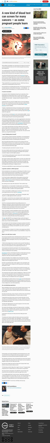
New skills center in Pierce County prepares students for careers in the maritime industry (39, 28)
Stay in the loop (41, 54)
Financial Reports (41, 423)
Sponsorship (30, 431)
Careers (29, 429)
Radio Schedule (20, 431)
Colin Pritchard (8, 180)
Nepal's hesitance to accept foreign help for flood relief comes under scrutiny (5, 412)
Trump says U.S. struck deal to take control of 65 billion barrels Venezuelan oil (13, 407)
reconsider (19, 192)
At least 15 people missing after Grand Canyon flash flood (29, 407)
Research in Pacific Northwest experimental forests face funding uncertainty (39, 23)
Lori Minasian (20, 123)
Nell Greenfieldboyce (8, 27)
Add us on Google (26, 62)
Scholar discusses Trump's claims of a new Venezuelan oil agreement (21, 407)
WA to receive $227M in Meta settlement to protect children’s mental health (39, 38)
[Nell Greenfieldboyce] (4, 389)
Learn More (40, 82)
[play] (2, 4)
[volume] (5, 5)
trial (28, 110)
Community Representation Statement (43, 425)
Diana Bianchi (4, 252)
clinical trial (15, 213)
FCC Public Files (41, 432)
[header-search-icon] (41, 1)
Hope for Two (10, 311)
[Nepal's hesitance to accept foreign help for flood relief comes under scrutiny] (5, 406)
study (20, 278)
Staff (18, 427)
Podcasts (29, 425)
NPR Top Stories (6, 395)
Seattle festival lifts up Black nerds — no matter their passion (40, 33)
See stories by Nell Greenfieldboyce (14, 387)
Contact (19, 425)
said (25, 109)
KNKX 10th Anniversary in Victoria (41, 73)
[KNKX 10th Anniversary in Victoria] (40, 65)
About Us (19, 423)
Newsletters (30, 427)
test (13, 114)
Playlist (29, 423)
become (22, 75)
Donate (45, 1)
